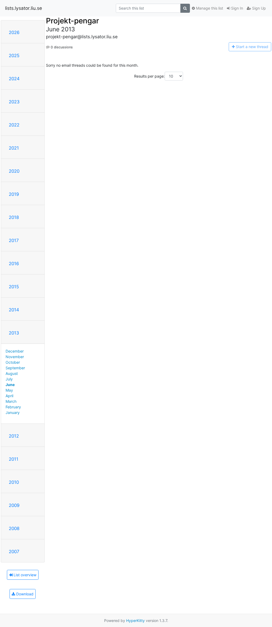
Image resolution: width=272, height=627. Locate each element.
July (9, 379)
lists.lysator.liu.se (23, 8)
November (15, 356)
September (15, 368)
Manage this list (209, 8)
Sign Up (258, 8)
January (13, 412)
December (15, 351)
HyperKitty (135, 620)
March (11, 401)
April (9, 395)
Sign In (236, 8)
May (9, 390)
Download (24, 594)
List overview (24, 575)
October (13, 362)
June (10, 384)
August (12, 373)
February (13, 407)
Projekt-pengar (72, 20)
